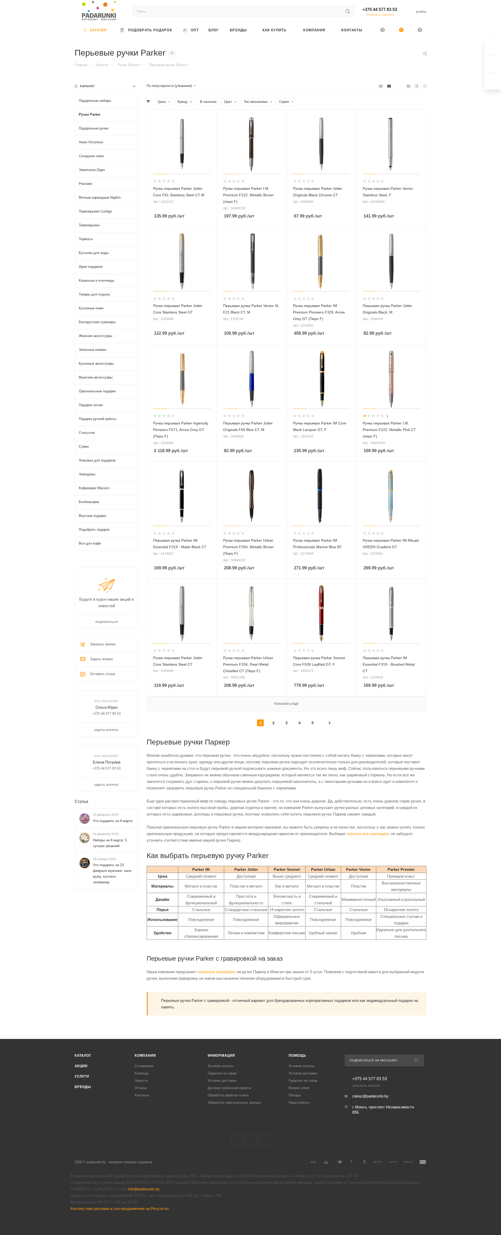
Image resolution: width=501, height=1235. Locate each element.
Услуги (82, 1076)
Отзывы (141, 1088)
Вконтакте (237, 1140)
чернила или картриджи (367, 833)
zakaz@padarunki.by (370, 1096)
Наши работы (299, 1102)
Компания (145, 1055)
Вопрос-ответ (299, 1088)
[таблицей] (424, 86)
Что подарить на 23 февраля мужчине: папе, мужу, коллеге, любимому (112, 873)
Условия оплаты (220, 1066)
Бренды (83, 1087)
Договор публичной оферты (229, 1088)
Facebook (250, 1140)
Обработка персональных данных (234, 1102)
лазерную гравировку (216, 972)
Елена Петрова (106, 762)
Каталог (83, 1055)
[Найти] (347, 11)
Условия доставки (222, 1081)
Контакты (142, 1095)
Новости (141, 1081)
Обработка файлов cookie (228, 1095)
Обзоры (295, 1095)
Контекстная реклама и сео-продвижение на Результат (119, 1208)
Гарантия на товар (222, 1073)
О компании (144, 1066)
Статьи (81, 801)
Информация (221, 1055)
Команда (141, 1073)
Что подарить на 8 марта (112, 821)
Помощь (297, 1055)
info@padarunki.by (143, 1189)
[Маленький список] (380, 86)
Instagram (264, 1140)
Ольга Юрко (106, 707)
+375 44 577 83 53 (379, 9)
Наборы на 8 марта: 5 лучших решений (110, 843)
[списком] (416, 86)
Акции (81, 1066)
